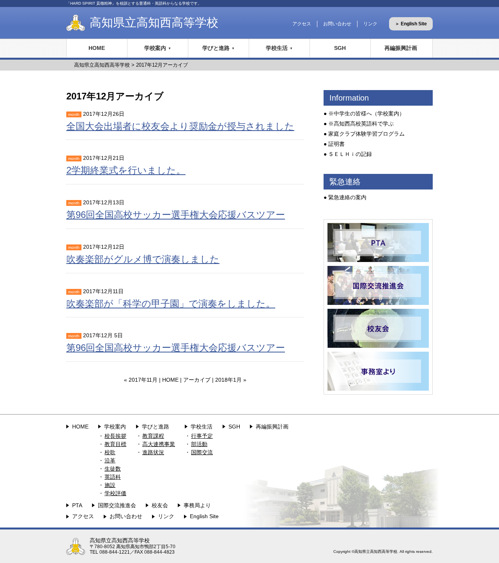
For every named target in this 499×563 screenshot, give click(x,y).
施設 (109, 485)
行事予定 (202, 436)
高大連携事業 (158, 444)
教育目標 (115, 444)
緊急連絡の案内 (347, 197)
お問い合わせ (337, 24)
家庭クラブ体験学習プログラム (366, 134)
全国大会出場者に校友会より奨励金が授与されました (180, 126)
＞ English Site (411, 24)
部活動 (199, 444)
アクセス (301, 24)
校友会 (160, 505)
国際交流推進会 (117, 505)
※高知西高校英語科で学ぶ (361, 123)
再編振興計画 (400, 48)
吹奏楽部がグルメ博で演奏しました (142, 259)
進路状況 (153, 452)
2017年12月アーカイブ (162, 65)
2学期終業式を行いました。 (126, 170)
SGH (340, 48)
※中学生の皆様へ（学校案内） (366, 113)
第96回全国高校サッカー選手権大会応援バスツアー (175, 214)
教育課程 (153, 436)
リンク (370, 24)
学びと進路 (216, 48)
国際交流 (202, 452)
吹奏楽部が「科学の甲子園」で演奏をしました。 (170, 303)
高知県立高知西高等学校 (154, 22)
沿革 (109, 460)
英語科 (112, 477)
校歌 (109, 452)
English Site (204, 516)
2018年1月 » (230, 380)
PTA (77, 505)
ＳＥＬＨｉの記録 (350, 154)
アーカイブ (197, 380)
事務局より (197, 505)
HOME (96, 48)
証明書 (336, 144)
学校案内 (155, 48)
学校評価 (115, 493)
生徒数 (112, 469)
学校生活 (277, 48)
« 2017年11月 (140, 380)
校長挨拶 (115, 436)
